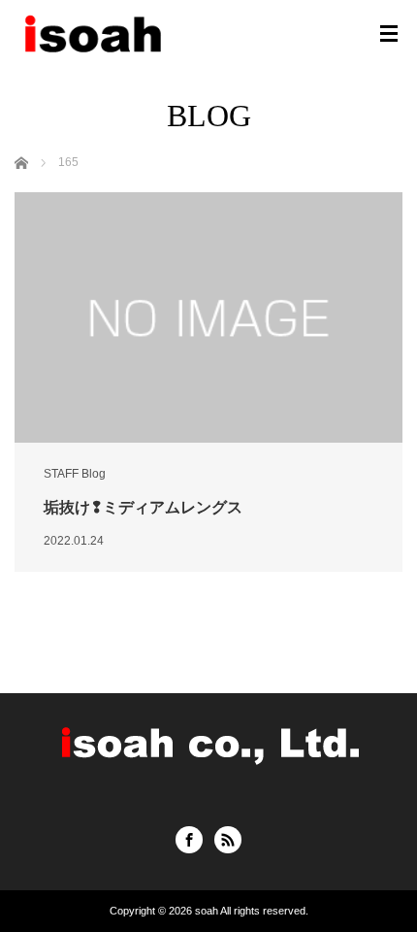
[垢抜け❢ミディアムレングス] (208, 317)
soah (206, 910)
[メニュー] (389, 34)
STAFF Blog (75, 474)
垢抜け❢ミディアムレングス (143, 507)
